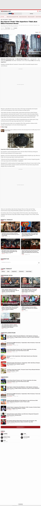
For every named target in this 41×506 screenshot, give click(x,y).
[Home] (5, 11)
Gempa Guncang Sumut (23, 16)
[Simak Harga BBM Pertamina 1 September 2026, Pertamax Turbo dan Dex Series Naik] (3, 343)
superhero (3, 62)
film (32, 60)
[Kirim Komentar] (39, 263)
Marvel (18, 59)
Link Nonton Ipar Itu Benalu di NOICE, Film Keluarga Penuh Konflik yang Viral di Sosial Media (22, 130)
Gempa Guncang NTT (31, 16)
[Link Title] (1, 19)
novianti (15, 28)
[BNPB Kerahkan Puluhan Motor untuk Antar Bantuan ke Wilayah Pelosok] (30, 300)
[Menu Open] (40, 11)
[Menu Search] (38, 11)
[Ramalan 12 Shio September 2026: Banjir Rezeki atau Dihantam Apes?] (3, 357)
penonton (8, 60)
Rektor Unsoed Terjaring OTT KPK (12, 16)
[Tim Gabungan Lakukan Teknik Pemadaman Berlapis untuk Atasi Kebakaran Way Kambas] (10, 318)
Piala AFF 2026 (38, 16)
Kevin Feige (24, 59)
